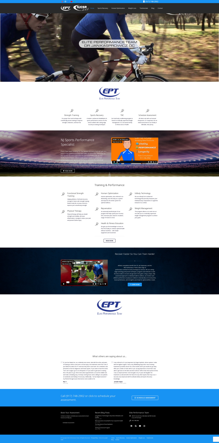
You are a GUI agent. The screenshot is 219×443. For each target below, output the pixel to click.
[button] (109, 8)
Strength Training (71, 115)
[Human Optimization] (97, 194)
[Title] (74, 1)
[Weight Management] (131, 209)
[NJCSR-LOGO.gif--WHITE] (81, 8)
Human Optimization (109, 193)
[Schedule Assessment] (147, 110)
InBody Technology (142, 193)
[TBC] (122, 110)
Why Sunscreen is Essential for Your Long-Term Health (109, 421)
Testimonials (150, 438)
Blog (112, 439)
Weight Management (143, 208)
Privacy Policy (94, 438)
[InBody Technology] (131, 194)
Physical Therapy (74, 211)
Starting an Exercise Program (102, 427)
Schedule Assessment (147, 115)
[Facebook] (68, 1)
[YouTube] (71, 1)
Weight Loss (142, 438)
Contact (117, 439)
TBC (122, 115)
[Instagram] (65, 1)
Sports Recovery (96, 115)
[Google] (62, 1)
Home (112, 438)
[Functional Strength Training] (64, 194)
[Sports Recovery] (97, 110)
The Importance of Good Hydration (104, 424)
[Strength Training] (72, 110)
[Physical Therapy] (64, 211)
